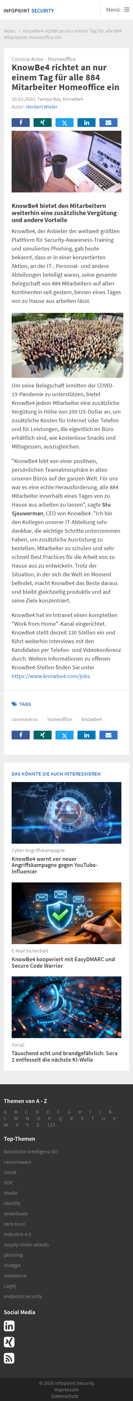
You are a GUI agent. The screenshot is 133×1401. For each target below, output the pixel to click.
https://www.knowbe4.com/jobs (51, 676)
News (9, 30)
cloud (10, 1172)
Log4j (10, 1286)
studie (10, 1193)
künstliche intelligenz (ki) (31, 1151)
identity (12, 1203)
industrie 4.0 (17, 1234)
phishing (13, 1255)
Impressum (66, 1389)
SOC (8, 1182)
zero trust (14, 1224)
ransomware (17, 1162)
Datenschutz (64, 1396)
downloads (16, 1213)
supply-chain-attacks (26, 1244)
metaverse (15, 1275)
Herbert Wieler (42, 106)
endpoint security (23, 1296)
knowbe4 (92, 719)
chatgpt (12, 1265)
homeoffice (59, 719)
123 (51, 1124)
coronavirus (25, 719)
